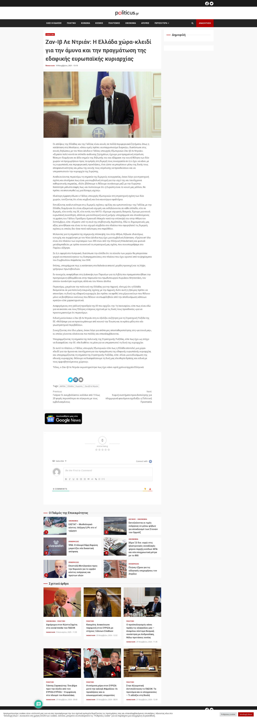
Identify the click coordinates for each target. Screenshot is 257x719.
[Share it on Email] (80, 379)
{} (99, 479)
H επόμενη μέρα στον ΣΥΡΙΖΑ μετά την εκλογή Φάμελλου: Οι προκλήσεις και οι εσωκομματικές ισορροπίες (102, 663)
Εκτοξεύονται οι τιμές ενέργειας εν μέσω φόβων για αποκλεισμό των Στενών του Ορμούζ (115, 526)
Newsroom (50, 65)
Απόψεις (145, 23)
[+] (103, 479)
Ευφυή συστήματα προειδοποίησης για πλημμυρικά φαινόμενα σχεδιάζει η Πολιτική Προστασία (129, 396)
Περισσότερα (161, 23)
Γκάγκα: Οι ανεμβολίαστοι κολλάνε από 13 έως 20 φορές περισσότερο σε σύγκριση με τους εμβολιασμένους (76, 396)
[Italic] (70, 479)
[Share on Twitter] (70, 379)
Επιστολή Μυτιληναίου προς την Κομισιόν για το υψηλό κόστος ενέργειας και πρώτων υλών (55, 569)
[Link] (96, 479)
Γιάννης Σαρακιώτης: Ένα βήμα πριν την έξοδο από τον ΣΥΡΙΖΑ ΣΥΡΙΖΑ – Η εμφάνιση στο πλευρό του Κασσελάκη (62, 663)
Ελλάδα (71, 386)
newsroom (51, 632)
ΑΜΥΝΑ (62, 386)
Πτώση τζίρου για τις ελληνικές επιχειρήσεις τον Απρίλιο (115, 569)
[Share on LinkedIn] (75, 379)
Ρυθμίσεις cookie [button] (228, 714)
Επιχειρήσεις (74, 541)
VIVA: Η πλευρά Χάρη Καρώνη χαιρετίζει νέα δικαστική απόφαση (55, 547)
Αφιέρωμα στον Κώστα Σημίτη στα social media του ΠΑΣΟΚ (62, 602)
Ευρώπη (79, 386)
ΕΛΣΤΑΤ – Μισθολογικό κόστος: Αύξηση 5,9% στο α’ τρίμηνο (55, 526)
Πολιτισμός (114, 23)
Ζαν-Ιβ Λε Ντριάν (91, 386)
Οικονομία (130, 23)
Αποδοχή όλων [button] (246, 714)
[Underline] (73, 479)
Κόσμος (99, 23)
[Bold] (66, 479)
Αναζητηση (205, 23)
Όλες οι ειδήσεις (54, 23)
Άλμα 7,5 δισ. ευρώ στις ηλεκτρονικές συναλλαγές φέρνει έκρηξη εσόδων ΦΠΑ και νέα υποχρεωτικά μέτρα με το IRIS (115, 547)
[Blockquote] (88, 479)
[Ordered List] (81, 479)
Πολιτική (71, 23)
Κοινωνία (85, 23)
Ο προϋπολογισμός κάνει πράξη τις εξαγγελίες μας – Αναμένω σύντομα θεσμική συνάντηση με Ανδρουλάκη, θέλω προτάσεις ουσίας (142, 602)
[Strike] (77, 479)
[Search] (192, 23)
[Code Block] (92, 479)
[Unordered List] (85, 479)
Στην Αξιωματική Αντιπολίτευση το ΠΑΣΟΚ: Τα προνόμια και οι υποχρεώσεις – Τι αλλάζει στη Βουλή (142, 663)
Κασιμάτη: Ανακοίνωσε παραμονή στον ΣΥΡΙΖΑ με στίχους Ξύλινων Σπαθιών (102, 602)
